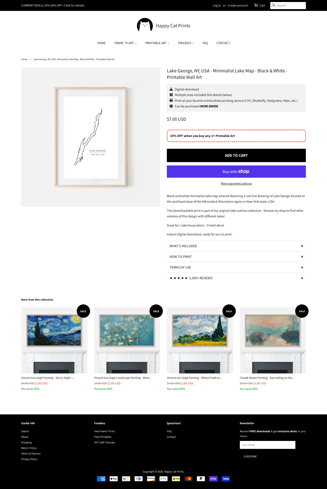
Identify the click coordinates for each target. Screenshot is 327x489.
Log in (217, 5)
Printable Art (156, 43)
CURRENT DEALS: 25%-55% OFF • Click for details (52, 5)
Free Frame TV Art (104, 431)
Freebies (185, 43)
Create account (238, 5)
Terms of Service (30, 453)
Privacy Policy (29, 459)
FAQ (205, 43)
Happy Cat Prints (174, 471)
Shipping (26, 442)
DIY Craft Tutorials (104, 442)
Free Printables (102, 437)
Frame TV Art (124, 43)
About (24, 437)
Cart (262, 5)
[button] (236, 245)
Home (101, 43)
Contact (223, 43)
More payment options (236, 183)
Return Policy (29, 448)
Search (25, 431)
